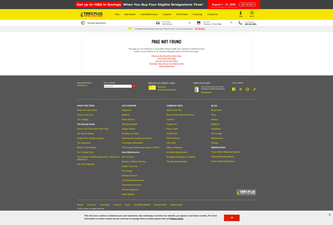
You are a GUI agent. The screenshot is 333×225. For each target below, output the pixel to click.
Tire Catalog (82, 119)
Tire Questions (83, 143)
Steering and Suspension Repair (137, 138)
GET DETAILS (200, 29)
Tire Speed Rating (85, 133)
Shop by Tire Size (85, 115)
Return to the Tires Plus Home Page (166, 56)
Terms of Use (91, 205)
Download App (206, 92)
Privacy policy (176, 219)
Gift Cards (171, 143)
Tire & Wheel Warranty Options (225, 152)
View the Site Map (166, 66)
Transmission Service (132, 185)
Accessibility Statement (142, 205)
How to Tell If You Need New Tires (92, 129)
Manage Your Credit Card (167, 89)
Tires (213, 115)
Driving (214, 143)
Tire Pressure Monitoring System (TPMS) (140, 147)
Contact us (82, 85)
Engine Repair (128, 129)
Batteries (126, 115)
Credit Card (171, 133)
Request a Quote (176, 205)
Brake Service (128, 119)
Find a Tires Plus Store (166, 58)
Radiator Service (129, 175)
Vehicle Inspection (130, 190)
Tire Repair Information (132, 143)
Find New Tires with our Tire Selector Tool (166, 63)
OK (231, 218)
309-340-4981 (251, 24)
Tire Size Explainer (86, 164)
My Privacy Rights (160, 205)
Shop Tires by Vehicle (87, 110)
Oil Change (127, 171)
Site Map (80, 205)
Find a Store (172, 129)
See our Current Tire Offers (166, 61)
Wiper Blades (128, 194)
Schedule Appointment (176, 152)
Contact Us (171, 124)
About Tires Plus (174, 110)
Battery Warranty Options (222, 157)
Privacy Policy (105, 205)
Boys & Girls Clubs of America (180, 115)
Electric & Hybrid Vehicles (134, 161)
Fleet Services (173, 138)
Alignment (126, 110)
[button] (117, 14)
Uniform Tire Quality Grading (90, 138)
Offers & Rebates (174, 147)
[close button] (329, 214)
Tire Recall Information (176, 161)
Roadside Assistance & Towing (180, 157)
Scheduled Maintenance (133, 180)
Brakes (214, 119)
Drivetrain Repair (129, 124)
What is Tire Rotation (86, 147)
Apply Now (162, 87)
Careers (170, 119)
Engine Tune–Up (129, 166)
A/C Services (128, 157)
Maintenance (217, 138)
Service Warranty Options (223, 161)
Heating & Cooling (130, 133)
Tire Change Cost (85, 152)
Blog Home (216, 110)
